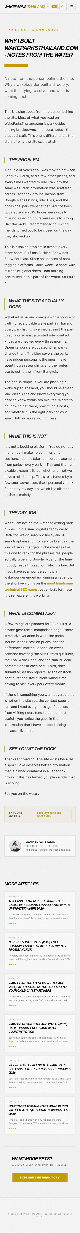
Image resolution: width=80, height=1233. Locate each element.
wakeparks (24, 7)
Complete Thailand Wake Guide (49, 814)
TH (48, 7)
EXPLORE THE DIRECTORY (40, 1177)
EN (54, 7)
